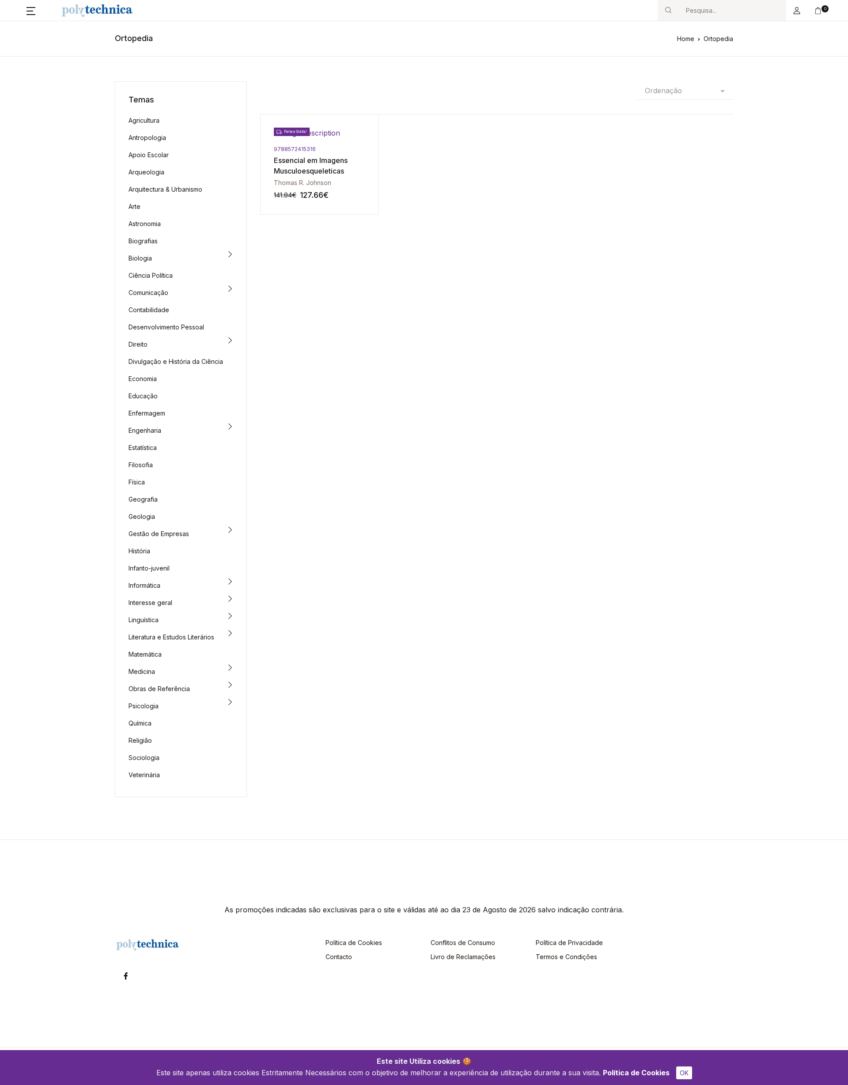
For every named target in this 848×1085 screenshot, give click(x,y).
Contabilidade (149, 310)
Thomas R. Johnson (302, 182)
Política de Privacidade (569, 942)
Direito (138, 344)
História (139, 551)
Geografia (143, 499)
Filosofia (141, 465)
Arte (134, 206)
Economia (143, 378)
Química (140, 723)
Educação (143, 396)
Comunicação (148, 292)
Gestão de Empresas (159, 533)
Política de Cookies (636, 1072)
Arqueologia (146, 172)
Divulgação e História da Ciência (176, 361)
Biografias (143, 241)
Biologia (140, 258)
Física (137, 482)
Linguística (144, 620)
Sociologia (144, 757)
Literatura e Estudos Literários (171, 637)
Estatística (143, 447)
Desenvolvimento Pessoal (166, 327)
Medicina (142, 671)
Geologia (142, 516)
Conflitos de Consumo (463, 942)
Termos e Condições (566, 956)
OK (684, 1073)
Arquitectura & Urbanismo (165, 189)
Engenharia (145, 430)
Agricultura (144, 120)
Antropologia (147, 137)
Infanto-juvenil (149, 568)
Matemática (145, 654)
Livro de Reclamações (463, 956)
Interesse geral (150, 602)
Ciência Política (151, 275)
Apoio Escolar (149, 155)
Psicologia (144, 706)
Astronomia (145, 223)
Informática (144, 585)
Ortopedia (718, 38)
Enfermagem (147, 413)
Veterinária (144, 775)
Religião (140, 740)
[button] (30, 10)
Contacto (339, 956)
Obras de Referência (159, 688)
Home (685, 38)
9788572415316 (295, 149)
